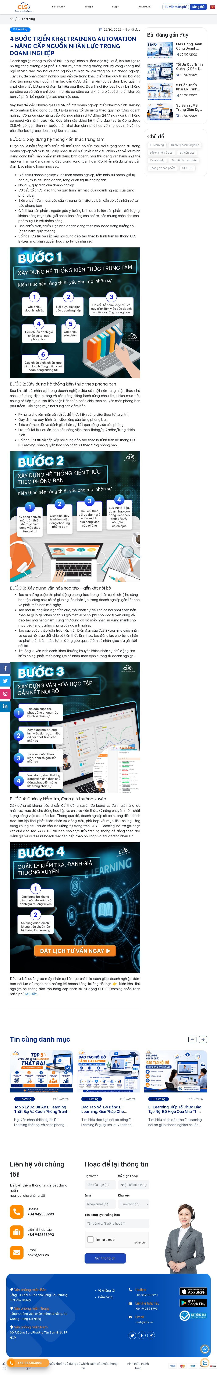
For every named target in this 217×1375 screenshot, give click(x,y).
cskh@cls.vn (144, 1322)
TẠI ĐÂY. (31, 994)
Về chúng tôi (106, 1290)
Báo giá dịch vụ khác (184, 160)
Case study (157, 160)
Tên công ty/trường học (102, 1215)
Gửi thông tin (105, 1258)
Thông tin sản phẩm (162, 168)
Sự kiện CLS (187, 152)
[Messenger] (205, 1349)
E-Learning (26, 19)
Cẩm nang (105, 1297)
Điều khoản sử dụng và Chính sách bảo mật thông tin (83, 1366)
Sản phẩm (58, 6)
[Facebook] (142, 1336)
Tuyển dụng (144, 6)
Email (88, 1195)
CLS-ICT (187, 168)
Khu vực (124, 1195)
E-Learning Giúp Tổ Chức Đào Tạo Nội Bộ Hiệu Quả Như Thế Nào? (107, 1111)
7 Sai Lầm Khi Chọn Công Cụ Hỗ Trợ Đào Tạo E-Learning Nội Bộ (174, 1111)
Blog (114, 6)
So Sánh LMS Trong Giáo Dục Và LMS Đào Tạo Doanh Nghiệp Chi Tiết (189, 107)
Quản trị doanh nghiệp (185, 145)
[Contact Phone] (11, 1363)
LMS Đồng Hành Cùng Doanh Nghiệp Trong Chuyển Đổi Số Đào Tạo (189, 46)
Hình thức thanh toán (138, 1366)
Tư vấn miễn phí (175, 7)
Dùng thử (198, 7)
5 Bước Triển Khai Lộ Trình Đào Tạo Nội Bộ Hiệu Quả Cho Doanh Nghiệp (188, 87)
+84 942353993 (146, 1295)
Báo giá (89, 6)
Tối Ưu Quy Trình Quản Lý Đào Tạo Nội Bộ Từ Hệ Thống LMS (189, 67)
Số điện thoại (128, 1176)
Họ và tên (91, 1176)
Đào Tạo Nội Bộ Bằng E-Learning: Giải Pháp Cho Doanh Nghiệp (35, 1111)
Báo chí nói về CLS (161, 152)
